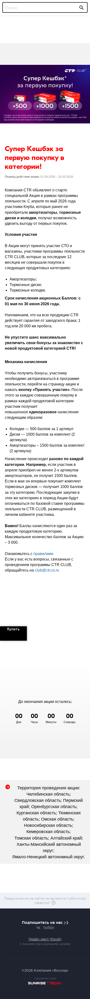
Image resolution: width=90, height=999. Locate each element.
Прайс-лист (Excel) (45, 939)
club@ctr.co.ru (47, 570)
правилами (43, 554)
